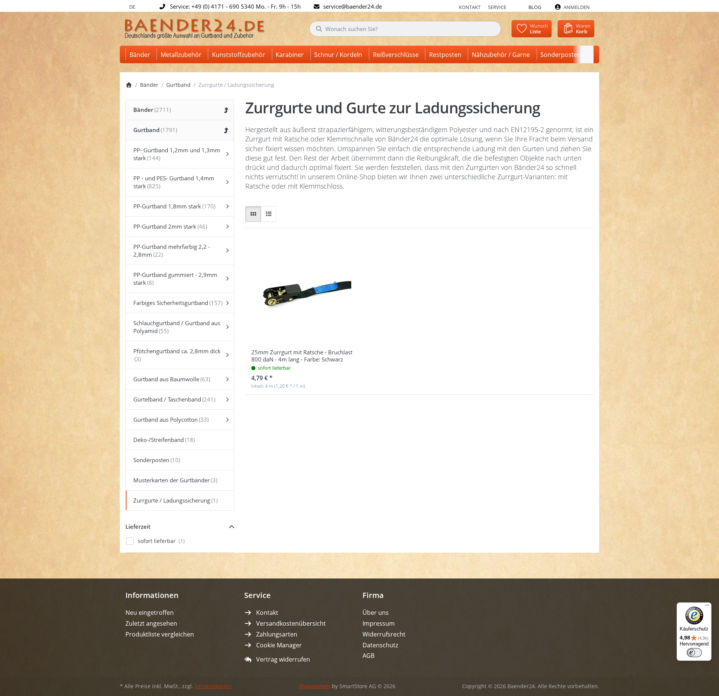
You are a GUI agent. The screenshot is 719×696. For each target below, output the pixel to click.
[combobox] (405, 29)
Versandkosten (213, 686)
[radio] (253, 214)
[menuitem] (141, 54)
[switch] (694, 652)
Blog (534, 7)
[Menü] (707, 606)
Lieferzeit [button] (138, 526)
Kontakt (469, 7)
